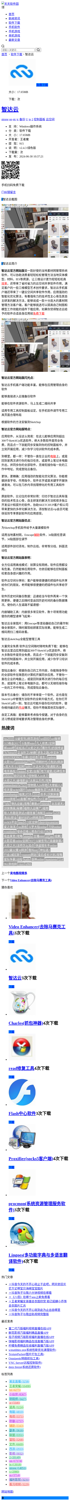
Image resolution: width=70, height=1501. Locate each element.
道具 (16, 1407)
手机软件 (14, 27)
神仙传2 (32, 799)
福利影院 (19, 1479)
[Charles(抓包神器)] (22, 1014)
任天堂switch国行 (15, 789)
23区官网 (32, 822)
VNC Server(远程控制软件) (25, 1362)
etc (14, 119)
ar (14, 1402)
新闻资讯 (14, 18)
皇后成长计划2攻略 (50, 854)
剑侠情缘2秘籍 (13, 808)
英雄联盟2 (56, 840)
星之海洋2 (10, 826)
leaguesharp (10, 785)
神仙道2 (45, 850)
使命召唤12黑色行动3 (30, 831)
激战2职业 (10, 817)
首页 (11, 14)
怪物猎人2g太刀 (38, 775)
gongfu (28, 836)
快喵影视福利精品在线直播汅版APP (31, 1341)
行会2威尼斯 (12, 854)
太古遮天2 (58, 803)
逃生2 (43, 757)
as (14, 1475)
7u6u (7, 803)
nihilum (8, 775)
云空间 (50, 119)
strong (4, 119)
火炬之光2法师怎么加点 (19, 845)
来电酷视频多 (18, 873)
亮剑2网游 (56, 761)
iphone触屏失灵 (36, 789)
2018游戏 (9, 799)
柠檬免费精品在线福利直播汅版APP (31, 1345)
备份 (22, 119)
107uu (49, 836)
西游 (16, 1448)
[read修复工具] (22, 1059)
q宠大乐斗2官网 (14, 766)
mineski (45, 803)
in (30, 119)
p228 (57, 812)
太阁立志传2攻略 (40, 780)
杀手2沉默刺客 (49, 794)
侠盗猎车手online (46, 845)
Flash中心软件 (22, 1113)
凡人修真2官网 (45, 743)
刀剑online (54, 826)
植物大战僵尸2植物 (36, 808)
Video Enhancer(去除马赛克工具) (31, 880)
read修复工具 (21, 1068)
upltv (28, 766)
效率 (4, 283)
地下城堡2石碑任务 (53, 771)
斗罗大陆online (37, 826)
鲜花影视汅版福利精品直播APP (28, 1332)
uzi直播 (21, 799)
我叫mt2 (33, 850)
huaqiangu (51, 859)
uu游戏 (22, 826)
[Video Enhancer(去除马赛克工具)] (22, 917)
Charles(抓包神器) (26, 1023)
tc (18, 119)
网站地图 (7, 1491)
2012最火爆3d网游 (15, 850)
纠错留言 (10, 192)
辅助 (37, 534)
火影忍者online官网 (16, 840)
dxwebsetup (11, 794)
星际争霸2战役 (13, 859)
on (10, 119)
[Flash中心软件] (22, 1104)
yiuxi (21, 864)
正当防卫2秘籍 (26, 752)
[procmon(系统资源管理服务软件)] (22, 1194)
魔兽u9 (35, 803)
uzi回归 (45, 738)
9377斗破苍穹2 (39, 840)
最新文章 (14, 39)
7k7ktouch (10, 752)
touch (21, 822)
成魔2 (58, 836)
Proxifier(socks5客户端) (31, 1158)
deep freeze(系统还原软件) (25, 1367)
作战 (21, 707)
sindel (49, 817)
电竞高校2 (10, 771)
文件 (16, 1444)
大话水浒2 (39, 766)
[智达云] (22, 969)
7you (31, 761)
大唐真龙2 (54, 789)
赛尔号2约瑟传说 (53, 748)
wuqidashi (10, 831)
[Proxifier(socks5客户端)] (22, 1149)
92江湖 (43, 799)
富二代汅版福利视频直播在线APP (30, 1328)
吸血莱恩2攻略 (13, 836)
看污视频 (19, 1484)
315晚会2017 (12, 743)
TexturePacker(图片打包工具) (26, 1354)
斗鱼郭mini (28, 743)
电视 (16, 1416)
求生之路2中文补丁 (50, 752)
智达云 (10, 109)
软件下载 (14, 22)
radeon (52, 757)
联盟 (16, 1435)
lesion (21, 771)
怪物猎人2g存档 (37, 785)
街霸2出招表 (30, 757)
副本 (16, 1430)
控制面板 (39, 119)
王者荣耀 (20, 1386)
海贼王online (45, 812)
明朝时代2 (42, 761)
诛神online (37, 859)
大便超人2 (55, 785)
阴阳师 (17, 1399)
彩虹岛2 (21, 748)
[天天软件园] (10, 3)
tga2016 (8, 738)
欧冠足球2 (20, 775)
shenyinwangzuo (48, 822)
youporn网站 (28, 854)
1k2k (49, 831)
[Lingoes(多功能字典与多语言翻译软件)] (22, 1246)
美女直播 (19, 1381)
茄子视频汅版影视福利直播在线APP (31, 1337)
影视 (16, 1453)
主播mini (39, 836)
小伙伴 (17, 1394)
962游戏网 (10, 864)
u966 (28, 864)
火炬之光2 (34, 748)
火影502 (9, 761)
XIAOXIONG (12, 757)
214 (61, 859)
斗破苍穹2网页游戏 (27, 738)
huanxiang (55, 799)
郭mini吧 (9, 748)
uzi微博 (55, 738)
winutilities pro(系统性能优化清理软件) (32, 1349)
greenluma (21, 761)
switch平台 (10, 822)
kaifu (27, 859)
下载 (11, 941)
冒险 (16, 1439)
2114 (36, 794)
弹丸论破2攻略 (20, 803)
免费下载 (42, 84)
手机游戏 (14, 31)
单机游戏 (14, 35)
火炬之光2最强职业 (16, 780)
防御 (16, 1421)
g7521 (22, 785)
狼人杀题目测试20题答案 (20, 812)
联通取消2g (54, 766)
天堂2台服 (32, 771)
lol (14, 1389)
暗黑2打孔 (25, 794)
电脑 (53, 456)
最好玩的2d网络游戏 (31, 817)
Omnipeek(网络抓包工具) (24, 1358)
